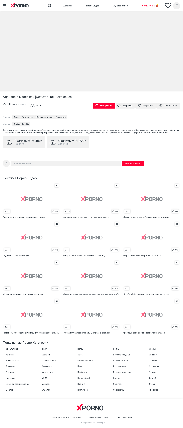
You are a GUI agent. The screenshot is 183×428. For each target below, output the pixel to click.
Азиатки (10, 355)
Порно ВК (81, 384)
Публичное (82, 390)
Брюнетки (61, 117)
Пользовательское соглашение (66, 418)
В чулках (10, 372)
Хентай (152, 378)
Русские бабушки (121, 355)
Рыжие (116, 378)
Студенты (154, 366)
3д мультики (12, 349)
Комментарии (170, 105)
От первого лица (85, 360)
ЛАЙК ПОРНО (148, 6)
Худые (152, 384)
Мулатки (46, 390)
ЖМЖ (44, 349)
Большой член (12, 360)
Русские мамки (120, 360)
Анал (16, 117)
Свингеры (118, 384)
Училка (152, 372)
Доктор (9, 390)
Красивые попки (44, 117)
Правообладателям (98, 418)
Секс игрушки (119, 390)
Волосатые (27, 117)
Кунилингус (47, 366)
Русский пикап (120, 366)
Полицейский (83, 378)
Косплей (46, 355)
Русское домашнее (122, 372)
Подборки (82, 372)
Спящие (153, 355)
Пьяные (117, 349)
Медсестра (47, 372)
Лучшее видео (121, 6)
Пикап (80, 366)
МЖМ (44, 378)
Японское (153, 390)
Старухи (153, 360)
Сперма (152, 349)
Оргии (80, 355)
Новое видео (92, 6)
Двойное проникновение (17, 384)
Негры (80, 349)
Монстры (46, 384)
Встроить (127, 106)
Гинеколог (10, 378)
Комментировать (133, 163)
